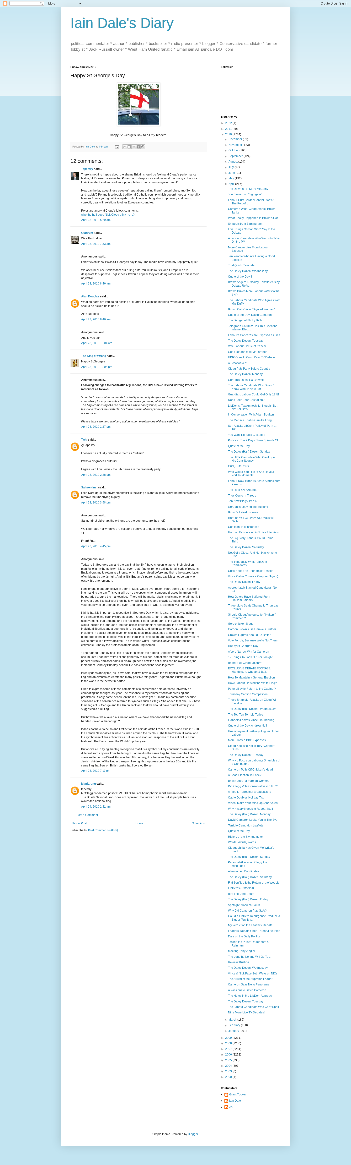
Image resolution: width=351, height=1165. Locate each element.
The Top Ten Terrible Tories (245, 714)
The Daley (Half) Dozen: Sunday (249, 451)
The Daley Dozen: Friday (244, 582)
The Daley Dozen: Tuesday (245, 340)
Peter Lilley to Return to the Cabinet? (252, 688)
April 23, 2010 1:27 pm (96, 426)
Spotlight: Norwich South (244, 905)
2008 (229, 1043)
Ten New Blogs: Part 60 (243, 501)
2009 (229, 1037)
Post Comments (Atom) (103, 830)
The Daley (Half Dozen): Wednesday (252, 709)
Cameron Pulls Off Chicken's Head (250, 769)
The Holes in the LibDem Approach (250, 995)
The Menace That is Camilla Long (250, 420)
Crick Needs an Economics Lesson (250, 571)
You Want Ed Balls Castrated (246, 435)
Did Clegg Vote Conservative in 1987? (253, 786)
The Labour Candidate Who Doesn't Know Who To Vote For (251, 387)
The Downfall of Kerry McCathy (248, 189)
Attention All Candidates (243, 871)
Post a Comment (87, 815)
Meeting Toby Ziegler (241, 951)
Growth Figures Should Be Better (249, 635)
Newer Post (79, 823)
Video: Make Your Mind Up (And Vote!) (253, 803)
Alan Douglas (90, 296)
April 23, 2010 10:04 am (96, 343)
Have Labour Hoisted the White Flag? (252, 683)
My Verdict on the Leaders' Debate (250, 925)
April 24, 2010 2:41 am (96, 806)
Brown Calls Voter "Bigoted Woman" (251, 309)
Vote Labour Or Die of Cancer (247, 346)
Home (139, 823)
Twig (84, 439)
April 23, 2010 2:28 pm (96, 474)
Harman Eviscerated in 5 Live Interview (253, 532)
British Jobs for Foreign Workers (248, 780)
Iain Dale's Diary (122, 23)
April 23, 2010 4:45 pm (96, 546)
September (236, 156)
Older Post (198, 823)
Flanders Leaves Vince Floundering (251, 720)
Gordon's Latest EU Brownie (246, 380)
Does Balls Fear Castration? (246, 400)
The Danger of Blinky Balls (245, 320)
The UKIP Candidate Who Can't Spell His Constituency (252, 459)
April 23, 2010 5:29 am (96, 220)
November (236, 145)
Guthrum (87, 233)
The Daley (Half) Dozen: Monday (249, 814)
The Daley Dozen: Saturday (246, 547)
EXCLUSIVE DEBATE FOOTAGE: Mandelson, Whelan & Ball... (249, 670)
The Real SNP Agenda (242, 490)
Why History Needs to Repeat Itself (250, 808)
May (232, 178)
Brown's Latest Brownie (243, 512)
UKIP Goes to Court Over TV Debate (251, 357)
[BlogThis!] (129, 146)
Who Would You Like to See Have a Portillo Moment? (251, 473)
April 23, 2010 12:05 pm (96, 367)
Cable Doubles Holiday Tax (246, 797)
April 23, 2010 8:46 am (96, 283)
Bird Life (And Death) (241, 894)
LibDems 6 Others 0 (241, 888)
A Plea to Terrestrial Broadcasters (249, 791)
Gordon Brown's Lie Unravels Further (252, 629)
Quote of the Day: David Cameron (250, 315)
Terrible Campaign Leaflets (245, 825)
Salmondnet (89, 487)
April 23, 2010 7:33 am (96, 244)
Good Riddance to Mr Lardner (247, 352)
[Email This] (124, 146)
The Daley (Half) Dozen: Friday (248, 899)
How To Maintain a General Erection (251, 677)
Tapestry (87, 169)
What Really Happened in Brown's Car (253, 218)
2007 (229, 1049)
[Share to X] (133, 146)
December (236, 139)
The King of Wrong (93, 356)
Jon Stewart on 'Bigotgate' (244, 194)
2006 (229, 1054)
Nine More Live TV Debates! (246, 1012)
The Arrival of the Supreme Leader (250, 979)
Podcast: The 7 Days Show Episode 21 (253, 440)
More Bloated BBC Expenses (247, 740)
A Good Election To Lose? (244, 775)
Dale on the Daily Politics (244, 936)
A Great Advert (237, 363)
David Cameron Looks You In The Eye (252, 819)
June (232, 173)
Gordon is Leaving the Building (248, 507)
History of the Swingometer (245, 836)
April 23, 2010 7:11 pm (95, 770)
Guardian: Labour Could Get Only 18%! (253, 394)
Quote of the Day (239, 446)
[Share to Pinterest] (142, 146)
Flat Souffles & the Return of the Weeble (254, 882)
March (233, 1019)
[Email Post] (117, 146)
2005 (229, 1060)
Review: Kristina (238, 962)
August (233, 161)
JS (231, 1107)
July (231, 167)
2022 (229, 123)
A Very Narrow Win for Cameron (248, 651)
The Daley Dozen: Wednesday (248, 271)
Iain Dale (235, 1100)
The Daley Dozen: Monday (245, 374)
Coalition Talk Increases (243, 527)
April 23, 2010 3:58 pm (96, 502)
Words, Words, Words (242, 842)
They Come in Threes (242, 495)
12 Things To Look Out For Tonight (250, 657)
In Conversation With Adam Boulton (251, 414)
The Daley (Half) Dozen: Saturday (250, 877)
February (235, 1025)
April (232, 184)
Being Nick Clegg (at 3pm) (245, 663)
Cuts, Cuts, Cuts (238, 466)
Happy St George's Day (243, 646)
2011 (229, 129)
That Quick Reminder (241, 265)
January (234, 1031)
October (234, 150)
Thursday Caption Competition (248, 694)
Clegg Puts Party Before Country (249, 368)
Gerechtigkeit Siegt (240, 623)
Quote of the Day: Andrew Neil (247, 725)
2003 (229, 1071)
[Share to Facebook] (138, 146)
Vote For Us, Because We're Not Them (252, 640)
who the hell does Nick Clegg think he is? (108, 214)
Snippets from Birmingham (245, 223)
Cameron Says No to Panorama (248, 984)
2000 (229, 1077)
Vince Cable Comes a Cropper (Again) (253, 576)
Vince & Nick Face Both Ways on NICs (252, 973)
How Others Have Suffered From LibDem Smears (249, 598)
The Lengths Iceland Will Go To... (249, 956)
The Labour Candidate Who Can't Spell (253, 1007)
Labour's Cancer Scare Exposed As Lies (254, 335)
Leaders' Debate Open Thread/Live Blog (254, 931)
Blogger (193, 1134)
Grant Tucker (237, 1094)
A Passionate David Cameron (247, 990)
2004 (229, 1065)
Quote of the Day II (240, 276)
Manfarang (88, 783)
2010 (229, 134)
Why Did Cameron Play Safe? (247, 910)
